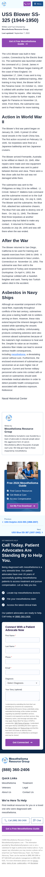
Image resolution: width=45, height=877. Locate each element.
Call (28, 4)
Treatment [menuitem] (27, 783)
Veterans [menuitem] (6, 787)
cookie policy (21, 863)
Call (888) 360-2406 (17, 820)
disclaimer (34, 863)
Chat (39, 820)
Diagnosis (9, 679)
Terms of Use (25, 728)
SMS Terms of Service (21, 723)
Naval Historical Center (14, 398)
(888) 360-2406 (22, 616)
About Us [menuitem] (6, 792)
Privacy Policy (12, 728)
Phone (8, 657)
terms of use (11, 863)
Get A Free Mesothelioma (22, 42)
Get (21, 742)
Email (8, 668)
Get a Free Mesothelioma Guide (22, 828)
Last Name (10, 646)
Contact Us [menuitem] (28, 792)
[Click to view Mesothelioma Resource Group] (8, 419)
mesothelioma (18, 354)
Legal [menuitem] (25, 787)
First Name (10, 635)
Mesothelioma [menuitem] (9, 783)
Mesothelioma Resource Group (4, 4)
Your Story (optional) (13, 689)
